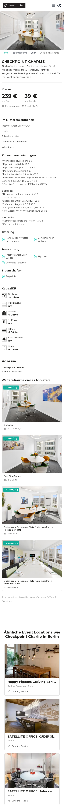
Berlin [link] (33, 52)
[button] (32, 408)
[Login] (59, 5)
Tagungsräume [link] (19, 52)
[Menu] (53, 5)
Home (5, 52)
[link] (32, 670)
